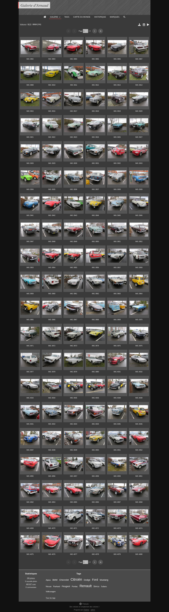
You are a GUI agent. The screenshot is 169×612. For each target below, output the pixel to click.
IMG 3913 (117, 85)
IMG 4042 (51, 424)
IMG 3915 (30, 111)
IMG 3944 (95, 215)
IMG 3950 (95, 241)
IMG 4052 (138, 450)
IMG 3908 (30, 85)
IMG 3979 (73, 372)
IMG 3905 (95, 59)
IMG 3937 (95, 189)
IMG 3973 (73, 346)
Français (84, 603)
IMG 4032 (138, 372)
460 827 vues (31, 584)
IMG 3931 (95, 163)
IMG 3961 (73, 294)
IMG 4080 (138, 554)
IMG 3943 (73, 215)
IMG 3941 (30, 215)
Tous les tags (50, 598)
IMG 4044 (95, 424)
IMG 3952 (138, 241)
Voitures (23, 24)
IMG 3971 (30, 346)
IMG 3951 (117, 241)
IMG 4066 (95, 502)
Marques (114, 17)
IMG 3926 (117, 137)
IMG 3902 (30, 59)
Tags (66, 17)
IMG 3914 (138, 85)
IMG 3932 (117, 163)
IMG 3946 (138, 215)
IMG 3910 (51, 85)
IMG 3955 (73, 267)
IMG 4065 (73, 502)
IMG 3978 (51, 372)
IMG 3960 (51, 294)
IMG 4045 (117, 424)
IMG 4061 (138, 476)
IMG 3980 (95, 372)
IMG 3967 (73, 320)
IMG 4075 (30, 554)
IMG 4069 (30, 528)
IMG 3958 (138, 267)
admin (93, 610)
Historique (100, 17)
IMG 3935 (51, 189)
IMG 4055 (30, 476)
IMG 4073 (117, 528)
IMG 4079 (117, 554)
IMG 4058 (95, 476)
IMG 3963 (117, 294)
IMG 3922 (51, 137)
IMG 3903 (51, 59)
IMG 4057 (73, 476)
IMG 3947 (30, 241)
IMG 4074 (138, 528)
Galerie (54, 17)
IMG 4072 (95, 528)
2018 (35, 24)
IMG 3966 (51, 320)
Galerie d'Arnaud (34, 5)
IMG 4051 (117, 450)
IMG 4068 (138, 502)
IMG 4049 (73, 450)
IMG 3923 (73, 137)
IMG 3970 (138, 320)
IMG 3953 (30, 267)
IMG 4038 (117, 398)
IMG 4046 (138, 424)
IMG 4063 (51, 502)
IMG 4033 (30, 398)
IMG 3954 (51, 267)
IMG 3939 (138, 189)
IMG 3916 (51, 111)
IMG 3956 (95, 267)
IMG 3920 (138, 111)
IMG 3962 (95, 294)
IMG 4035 (73, 398)
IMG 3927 (138, 137)
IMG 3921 (30, 137)
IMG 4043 (73, 424)
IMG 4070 (51, 528)
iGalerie (86, 610)
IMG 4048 (51, 450)
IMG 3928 (30, 163)
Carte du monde (81, 17)
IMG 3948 (51, 241)
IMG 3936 (73, 189)
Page (80, 31)
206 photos (31, 578)
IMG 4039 (138, 398)
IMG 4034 (51, 398)
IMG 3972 (51, 346)
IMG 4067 (117, 502)
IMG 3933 (138, 163)
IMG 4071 (73, 528)
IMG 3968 (95, 320)
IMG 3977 (30, 372)
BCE (29, 24)
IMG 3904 (73, 59)
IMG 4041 (30, 424)
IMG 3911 (73, 85)
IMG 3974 (95, 346)
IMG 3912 (95, 85)
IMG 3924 (95, 137)
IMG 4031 (117, 372)
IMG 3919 (117, 111)
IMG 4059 (117, 476)
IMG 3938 (117, 189)
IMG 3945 (117, 215)
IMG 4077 (73, 554)
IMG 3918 (95, 111)
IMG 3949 (73, 241)
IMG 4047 (30, 450)
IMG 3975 (117, 346)
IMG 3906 (117, 59)
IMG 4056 (51, 476)
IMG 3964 (138, 294)
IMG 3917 (73, 111)
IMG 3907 (138, 59)
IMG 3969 (117, 320)
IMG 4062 (30, 502)
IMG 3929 (51, 163)
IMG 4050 (95, 450)
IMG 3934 (30, 189)
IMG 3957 (117, 267)
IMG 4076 (51, 554)
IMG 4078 (95, 554)
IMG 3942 (51, 215)
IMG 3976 (138, 346)
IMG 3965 (30, 320)
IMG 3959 (30, 294)
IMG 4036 (95, 398)
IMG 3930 (73, 163)
